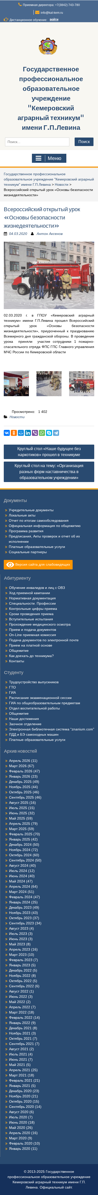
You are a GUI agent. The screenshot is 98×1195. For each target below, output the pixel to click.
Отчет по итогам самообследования (39, 520)
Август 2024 (18, 865)
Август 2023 (18, 928)
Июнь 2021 (18, 1059)
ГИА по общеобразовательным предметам (44, 703)
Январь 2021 (19, 1086)
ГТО (12, 687)
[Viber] (35, 433)
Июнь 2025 (18, 813)
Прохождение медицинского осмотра (40, 624)
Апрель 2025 (19, 824)
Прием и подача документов (32, 630)
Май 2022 (17, 1002)
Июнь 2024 (18, 876)
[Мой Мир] (21, 433)
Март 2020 (18, 1138)
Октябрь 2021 (20, 1038)
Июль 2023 (18, 934)
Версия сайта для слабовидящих (42, 564)
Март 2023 (18, 955)
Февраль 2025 (20, 834)
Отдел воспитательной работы (34, 708)
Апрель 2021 (19, 1070)
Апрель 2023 (19, 949)
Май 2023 (17, 944)
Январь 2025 (19, 839)
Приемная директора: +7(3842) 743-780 (51, 5)
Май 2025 (17, 818)
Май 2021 (17, 1065)
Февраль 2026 (20, 771)
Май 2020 (17, 1128)
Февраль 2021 (20, 1080)
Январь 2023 (19, 965)
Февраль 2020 (20, 1143)
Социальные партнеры (28, 552)
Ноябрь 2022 (19, 976)
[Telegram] (56, 433)
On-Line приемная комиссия (32, 635)
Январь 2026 (19, 776)
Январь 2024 (19, 902)
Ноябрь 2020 (19, 1096)
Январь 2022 (19, 1023)
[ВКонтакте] (7, 433)
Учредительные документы (31, 510)
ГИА (12, 692)
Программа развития (26, 531)
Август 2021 (18, 1049)
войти (54, 19)
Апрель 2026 (19, 761)
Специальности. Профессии (32, 603)
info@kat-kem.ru (52, 12)
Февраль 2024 (20, 897)
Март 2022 (18, 1012)
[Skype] (49, 433)
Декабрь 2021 (20, 1028)
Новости (61, 184)
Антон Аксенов (50, 234)
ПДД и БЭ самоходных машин (34, 734)
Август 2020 (18, 1112)
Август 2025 (18, 803)
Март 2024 (18, 892)
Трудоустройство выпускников (34, 682)
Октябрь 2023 (20, 918)
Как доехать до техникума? (31, 656)
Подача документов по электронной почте (44, 640)
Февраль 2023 (20, 960)
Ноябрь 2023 (19, 913)
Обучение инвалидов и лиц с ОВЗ (37, 588)
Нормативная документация (32, 598)
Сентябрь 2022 (21, 986)
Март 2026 (18, 766)
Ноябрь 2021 (19, 1033)
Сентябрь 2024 (21, 860)
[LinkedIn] (28, 433)
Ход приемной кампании (29, 593)
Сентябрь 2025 (21, 797)
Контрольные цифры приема (33, 609)
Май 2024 (17, 881)
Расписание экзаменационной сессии (40, 698)
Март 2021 (18, 1075)
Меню (54, 158)
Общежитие (19, 651)
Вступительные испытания (31, 619)
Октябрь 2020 (20, 1101)
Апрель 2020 (19, 1133)
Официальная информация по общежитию (45, 526)
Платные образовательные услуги (37, 547)
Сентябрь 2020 (21, 1107)
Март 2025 (18, 829)
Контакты (16, 661)
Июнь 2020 (18, 1122)
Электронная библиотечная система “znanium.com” (51, 729)
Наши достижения (24, 719)
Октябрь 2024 (20, 855)
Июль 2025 (18, 808)
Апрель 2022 (19, 1007)
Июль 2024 (18, 871)
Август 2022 (18, 991)
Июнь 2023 (18, 939)
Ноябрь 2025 (19, 787)
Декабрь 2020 (20, 1091)
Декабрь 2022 (20, 970)
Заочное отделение (25, 724)
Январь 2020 (19, 1149)
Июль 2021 (18, 1054)
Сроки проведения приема (31, 614)
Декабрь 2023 (20, 907)
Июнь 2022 (18, 997)
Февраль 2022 (20, 1018)
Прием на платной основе (30, 645)
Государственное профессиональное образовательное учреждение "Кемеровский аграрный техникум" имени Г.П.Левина (51, 98)
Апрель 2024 (19, 886)
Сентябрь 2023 (21, 923)
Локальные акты (22, 515)
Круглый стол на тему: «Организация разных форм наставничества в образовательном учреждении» (49, 472)
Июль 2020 (18, 1117)
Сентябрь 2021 (21, 1044)
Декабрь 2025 (20, 782)
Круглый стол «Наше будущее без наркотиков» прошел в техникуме (49, 452)
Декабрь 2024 (20, 845)
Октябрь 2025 (20, 792)
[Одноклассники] (14, 433)
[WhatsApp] (42, 433)
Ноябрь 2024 (19, 850)
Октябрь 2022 (20, 981)
